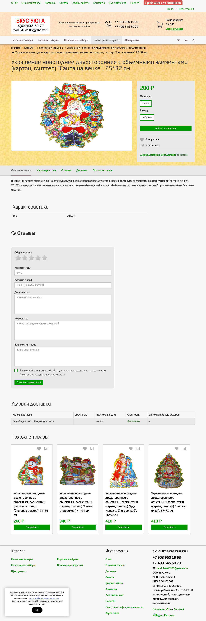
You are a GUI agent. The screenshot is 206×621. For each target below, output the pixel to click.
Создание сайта (162, 609)
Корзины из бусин (48, 40)
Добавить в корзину (165, 128)
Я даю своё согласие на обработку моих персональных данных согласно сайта (63, 372)
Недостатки (21, 318)
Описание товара (21, 170)
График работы (80, 3)
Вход (170, 9)
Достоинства (21, 292)
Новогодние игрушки (106, 40)
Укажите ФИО (22, 267)
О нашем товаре (31, 3)
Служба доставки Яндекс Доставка (158, 155)
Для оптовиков (117, 3)
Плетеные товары (22, 40)
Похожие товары (103, 170)
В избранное (152, 139)
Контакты (99, 3)
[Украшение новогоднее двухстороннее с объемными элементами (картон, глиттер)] (32, 471)
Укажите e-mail (23, 280)
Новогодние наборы (76, 40)
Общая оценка (23, 252)
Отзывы (66, 170)
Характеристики (46, 170)
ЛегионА (179, 609)
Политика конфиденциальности (124, 607)
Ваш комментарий (25, 344)
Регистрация (186, 9)
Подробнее (32, 527)
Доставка (50, 3)
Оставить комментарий (29, 382)
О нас (14, 3)
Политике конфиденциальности (39, 374)
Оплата (63, 3)
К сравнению (152, 145)
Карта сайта (112, 613)
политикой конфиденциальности (44, 598)
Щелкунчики (132, 40)
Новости (135, 3)
